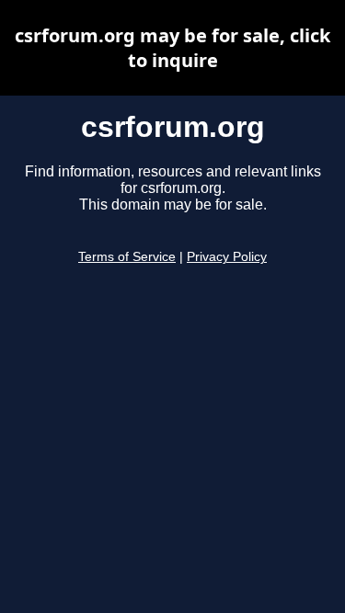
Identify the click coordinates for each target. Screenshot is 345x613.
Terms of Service (127, 257)
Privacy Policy (227, 257)
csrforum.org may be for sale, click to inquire (172, 48)
